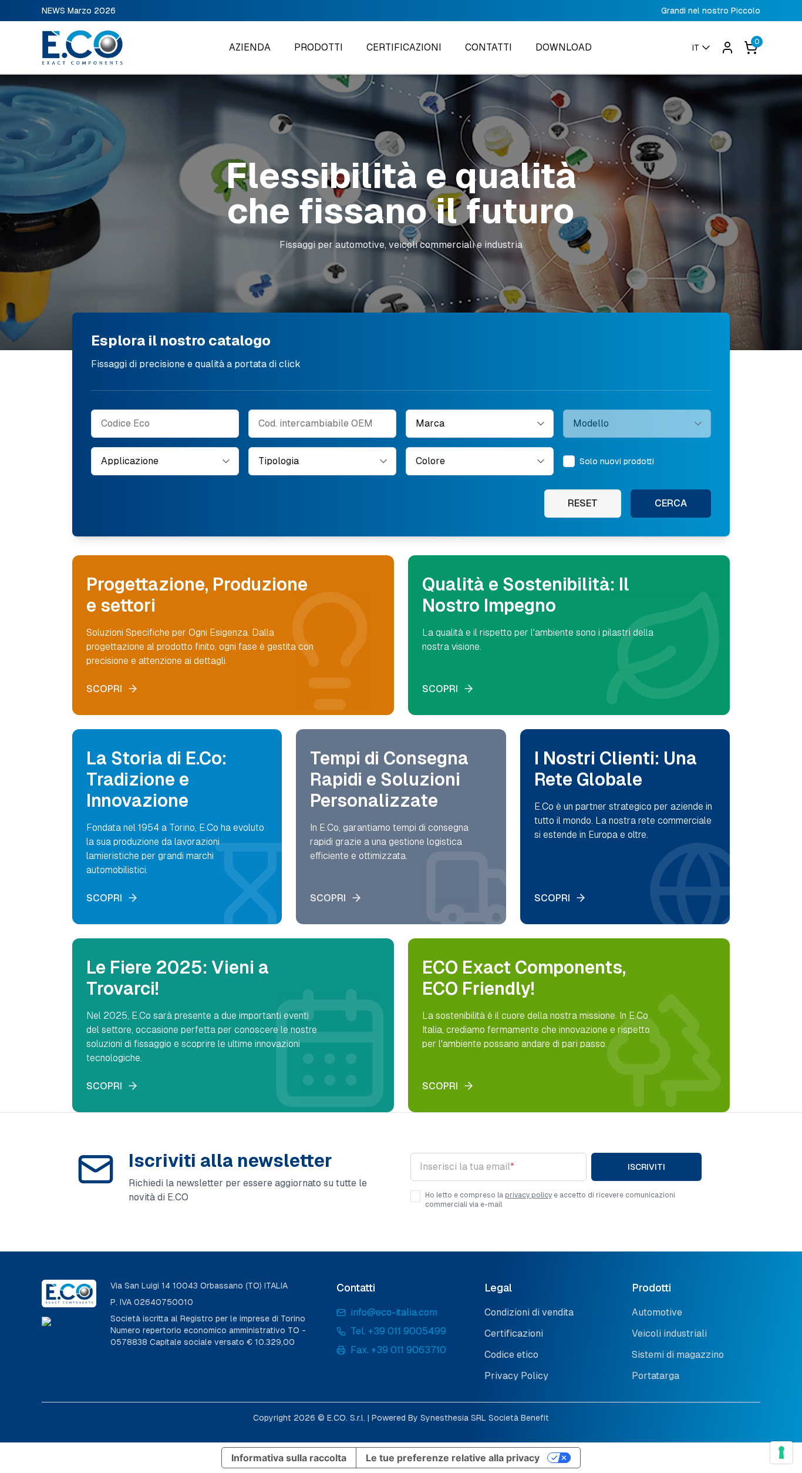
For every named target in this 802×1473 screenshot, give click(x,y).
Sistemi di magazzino (678, 1354)
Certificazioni (513, 1333)
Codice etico (511, 1354)
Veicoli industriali (669, 1333)
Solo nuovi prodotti (616, 461)
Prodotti (651, 1287)
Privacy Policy (516, 1375)
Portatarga (655, 1375)
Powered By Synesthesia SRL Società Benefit (460, 1417)
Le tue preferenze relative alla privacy (453, 1458)
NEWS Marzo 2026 (79, 10)
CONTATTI (488, 47)
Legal (498, 1287)
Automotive (657, 1312)
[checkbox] (569, 461)
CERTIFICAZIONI (404, 47)
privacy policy (528, 1195)
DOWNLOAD (563, 47)
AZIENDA (250, 47)
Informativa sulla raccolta (288, 1458)
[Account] (727, 48)
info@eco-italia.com (394, 1312)
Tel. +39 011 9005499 (398, 1331)
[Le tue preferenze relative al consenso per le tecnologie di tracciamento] (781, 1452)
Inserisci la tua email (467, 1166)
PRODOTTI (318, 47)
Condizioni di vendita (529, 1312)
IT (695, 47)
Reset (583, 503)
